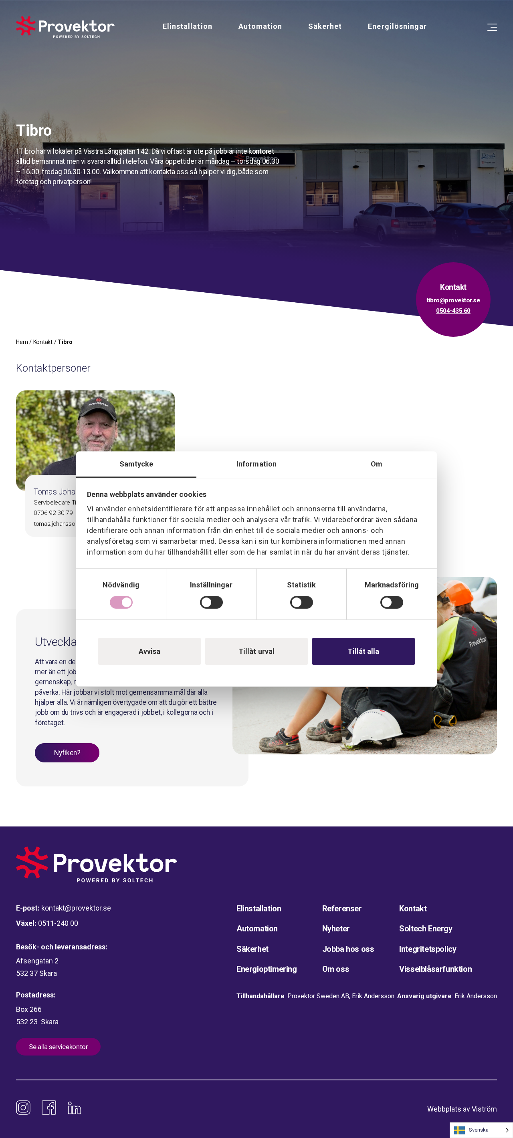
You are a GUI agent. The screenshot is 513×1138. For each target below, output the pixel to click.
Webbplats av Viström (462, 1109)
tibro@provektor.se (453, 300)
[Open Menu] (492, 27)
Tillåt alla (363, 651)
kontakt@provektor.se (76, 908)
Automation (260, 26)
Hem (22, 342)
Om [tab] (376, 464)
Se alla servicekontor (58, 1047)
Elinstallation (187, 26)
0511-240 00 (58, 923)
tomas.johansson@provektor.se (75, 523)
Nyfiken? (67, 753)
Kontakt (43, 342)
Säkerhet (325, 26)
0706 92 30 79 (53, 513)
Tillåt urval (256, 651)
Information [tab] (256, 464)
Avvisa (150, 651)
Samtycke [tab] (136, 464)
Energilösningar (397, 26)
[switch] (211, 602)
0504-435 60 (453, 310)
